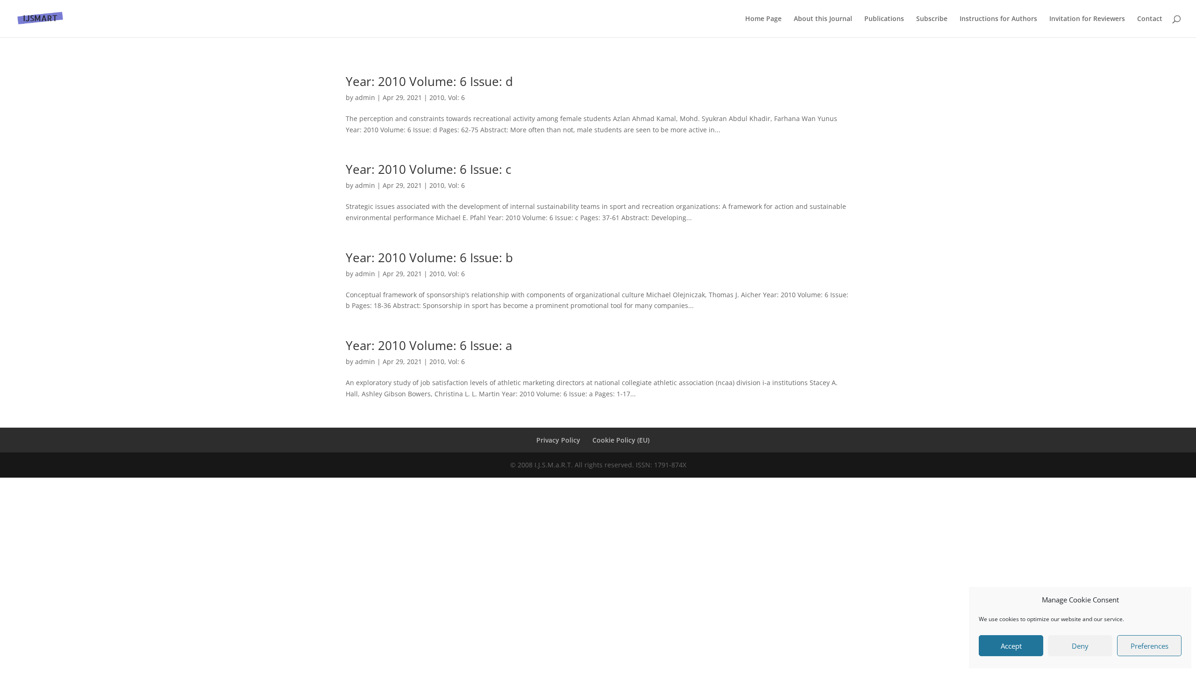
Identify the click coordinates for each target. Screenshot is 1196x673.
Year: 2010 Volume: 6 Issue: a (429, 345)
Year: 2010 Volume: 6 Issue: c (428, 169)
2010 (436, 97)
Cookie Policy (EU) (620, 440)
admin (365, 97)
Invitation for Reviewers (1087, 19)
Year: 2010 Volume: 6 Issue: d (429, 81)
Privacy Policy (558, 440)
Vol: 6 (456, 97)
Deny (1080, 646)
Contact (1149, 19)
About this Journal (823, 19)
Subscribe (931, 19)
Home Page (763, 19)
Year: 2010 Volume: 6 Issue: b (429, 257)
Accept (1011, 646)
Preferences (1149, 646)
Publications (884, 19)
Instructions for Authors (998, 19)
